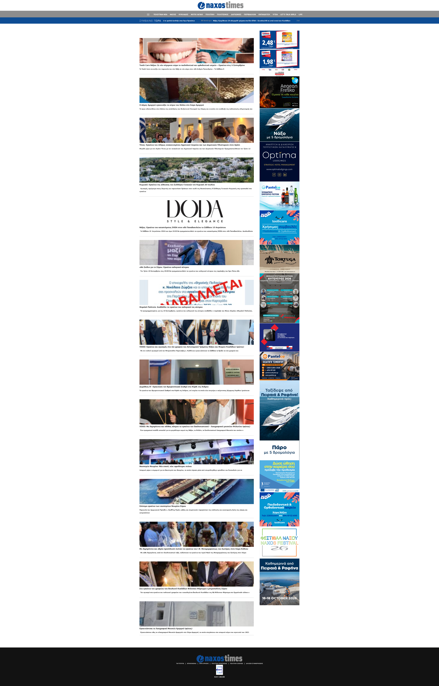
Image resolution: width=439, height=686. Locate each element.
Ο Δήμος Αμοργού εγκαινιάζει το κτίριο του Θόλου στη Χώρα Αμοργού (171, 105)
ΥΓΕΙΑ (275, 14)
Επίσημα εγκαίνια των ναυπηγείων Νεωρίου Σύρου (162, 506)
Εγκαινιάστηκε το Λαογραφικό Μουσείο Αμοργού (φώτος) (165, 628)
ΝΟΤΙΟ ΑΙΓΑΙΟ (197, 14)
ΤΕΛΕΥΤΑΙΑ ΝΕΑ (160, 14)
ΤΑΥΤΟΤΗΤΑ (180, 663)
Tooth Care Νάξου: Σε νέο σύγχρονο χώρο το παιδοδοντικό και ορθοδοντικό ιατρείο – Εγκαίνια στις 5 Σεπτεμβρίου (192, 65)
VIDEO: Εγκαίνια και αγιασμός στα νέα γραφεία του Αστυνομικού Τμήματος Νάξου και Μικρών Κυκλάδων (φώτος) (191, 347)
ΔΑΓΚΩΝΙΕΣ (236, 14)
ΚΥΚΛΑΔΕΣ (183, 14)
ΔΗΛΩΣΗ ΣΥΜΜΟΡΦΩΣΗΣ (254, 663)
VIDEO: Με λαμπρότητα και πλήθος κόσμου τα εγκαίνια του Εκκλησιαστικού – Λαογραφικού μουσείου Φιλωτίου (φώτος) (194, 426)
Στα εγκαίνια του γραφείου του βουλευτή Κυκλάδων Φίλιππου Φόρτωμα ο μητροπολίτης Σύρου (183, 588)
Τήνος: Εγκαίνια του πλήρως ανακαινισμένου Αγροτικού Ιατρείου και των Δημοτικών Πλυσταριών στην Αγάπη (189, 145)
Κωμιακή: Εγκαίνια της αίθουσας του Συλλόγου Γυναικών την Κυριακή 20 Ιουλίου (177, 185)
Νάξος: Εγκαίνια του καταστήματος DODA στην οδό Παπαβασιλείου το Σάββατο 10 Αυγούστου (182, 227)
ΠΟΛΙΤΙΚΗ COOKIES (236, 663)
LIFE (300, 14)
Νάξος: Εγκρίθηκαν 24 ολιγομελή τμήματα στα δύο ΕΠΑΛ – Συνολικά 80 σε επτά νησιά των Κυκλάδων (204, 21)
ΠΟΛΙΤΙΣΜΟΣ (222, 14)
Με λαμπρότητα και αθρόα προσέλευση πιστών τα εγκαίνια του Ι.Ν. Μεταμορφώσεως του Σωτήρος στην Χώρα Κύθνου (193, 549)
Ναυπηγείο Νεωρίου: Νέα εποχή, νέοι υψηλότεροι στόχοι (165, 466)
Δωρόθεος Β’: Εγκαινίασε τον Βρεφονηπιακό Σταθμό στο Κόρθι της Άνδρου (174, 387)
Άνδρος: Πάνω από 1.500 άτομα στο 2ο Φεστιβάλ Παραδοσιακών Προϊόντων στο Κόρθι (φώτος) (296, 21)
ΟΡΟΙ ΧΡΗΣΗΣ (204, 663)
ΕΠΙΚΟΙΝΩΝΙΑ (191, 663)
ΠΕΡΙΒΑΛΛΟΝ (250, 14)
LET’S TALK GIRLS (288, 14)
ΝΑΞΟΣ (173, 14)
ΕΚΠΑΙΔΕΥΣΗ (264, 14)
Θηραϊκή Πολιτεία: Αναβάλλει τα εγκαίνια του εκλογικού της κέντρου (171, 307)
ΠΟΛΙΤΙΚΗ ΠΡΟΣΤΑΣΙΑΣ (219, 663)
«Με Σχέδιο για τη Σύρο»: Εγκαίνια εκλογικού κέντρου (164, 267)
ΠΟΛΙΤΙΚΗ (210, 14)
